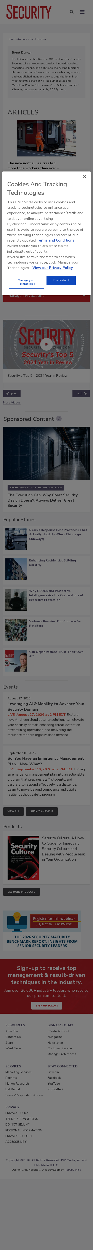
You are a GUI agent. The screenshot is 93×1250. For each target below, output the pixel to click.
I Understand (61, 280)
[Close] (84, 176)
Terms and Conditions (55, 240)
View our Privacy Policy (52, 267)
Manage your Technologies (26, 282)
